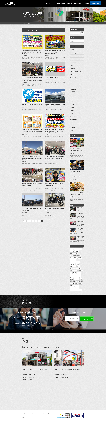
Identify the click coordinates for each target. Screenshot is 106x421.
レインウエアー (77, 268)
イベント (73, 116)
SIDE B (72, 65)
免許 (72, 101)
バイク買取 (72, 283)
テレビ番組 (74, 124)
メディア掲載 (74, 119)
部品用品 (74, 91)
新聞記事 (74, 121)
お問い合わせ (86, 3)
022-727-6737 (31, 317)
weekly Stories (74, 59)
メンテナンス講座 (75, 93)
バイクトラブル (75, 97)
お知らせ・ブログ (78, 3)
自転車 (72, 107)
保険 (72, 113)
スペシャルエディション (74, 287)
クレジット (72, 274)
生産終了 (71, 290)
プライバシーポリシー (33, 413)
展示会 (71, 257)
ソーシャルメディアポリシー (45, 413)
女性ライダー (72, 264)
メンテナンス (74, 89)
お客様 (72, 110)
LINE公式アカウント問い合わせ (86, 318)
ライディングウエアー (79, 270)
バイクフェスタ (27, 23)
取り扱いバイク (49, 3)
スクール (77, 285)
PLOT (71, 272)
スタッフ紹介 (70, 3)
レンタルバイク (75, 84)
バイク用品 (74, 95)
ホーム (23, 23)
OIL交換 (79, 290)
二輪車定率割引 (73, 259)
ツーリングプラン (73, 262)
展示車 (76, 253)
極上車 (80, 283)
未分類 (72, 130)
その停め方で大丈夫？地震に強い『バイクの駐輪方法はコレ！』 (80, 223)
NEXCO (77, 264)
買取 (74, 281)
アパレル (71, 253)
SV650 (76, 283)
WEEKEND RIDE (74, 56)
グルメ (73, 81)
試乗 (73, 86)
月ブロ (75, 279)
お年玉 (76, 290)
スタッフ (73, 127)
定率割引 (75, 257)
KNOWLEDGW (74, 62)
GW (78, 262)
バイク (72, 104)
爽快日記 (73, 74)
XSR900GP (78, 281)
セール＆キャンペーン (76, 71)
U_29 (81, 279)
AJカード (78, 272)
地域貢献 (71, 270)
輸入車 (78, 266)
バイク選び (72, 251)
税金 (71, 281)
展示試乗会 (72, 249)
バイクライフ (74, 77)
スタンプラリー (73, 266)
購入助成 (71, 268)
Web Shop (73, 53)
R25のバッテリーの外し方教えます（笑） (80, 209)
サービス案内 (57, 3)
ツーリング (74, 79)
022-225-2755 (31, 323)
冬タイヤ (77, 251)
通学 (82, 281)
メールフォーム (72, 318)
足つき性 (78, 255)
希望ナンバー (77, 274)
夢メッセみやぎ (78, 249)
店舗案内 (63, 3)
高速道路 (80, 257)
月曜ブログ (72, 285)
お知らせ (73, 68)
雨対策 (74, 272)
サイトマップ (25, 413)
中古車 (72, 50)
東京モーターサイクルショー (75, 277)
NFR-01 (71, 279)
